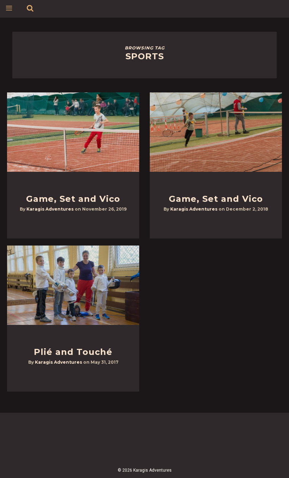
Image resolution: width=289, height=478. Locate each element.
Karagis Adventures (50, 209)
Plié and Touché (73, 352)
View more (73, 132)
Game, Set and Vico (73, 199)
